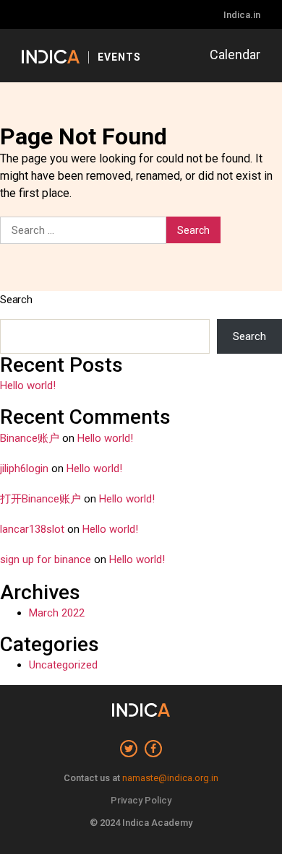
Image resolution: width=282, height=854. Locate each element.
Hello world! (28, 385)
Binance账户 (29, 438)
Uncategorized (63, 664)
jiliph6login (24, 468)
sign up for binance (45, 559)
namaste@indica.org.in (170, 777)
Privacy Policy (141, 800)
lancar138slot (32, 529)
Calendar (235, 54)
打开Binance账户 (40, 498)
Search (16, 299)
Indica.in (241, 14)
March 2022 (57, 612)
